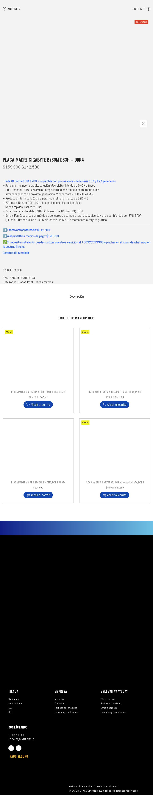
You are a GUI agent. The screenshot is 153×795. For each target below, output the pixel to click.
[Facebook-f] (11, 748)
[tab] (76, 296)
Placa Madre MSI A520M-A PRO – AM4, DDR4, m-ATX (115, 392)
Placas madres (43, 282)
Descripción (76, 296)
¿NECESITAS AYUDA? (114, 691)
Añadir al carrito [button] (40, 404)
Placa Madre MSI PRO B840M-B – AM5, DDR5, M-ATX (38, 482)
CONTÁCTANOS (18, 727)
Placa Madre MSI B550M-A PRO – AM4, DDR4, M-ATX (38, 392)
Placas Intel (25, 282)
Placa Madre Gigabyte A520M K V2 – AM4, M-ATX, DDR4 (114, 482)
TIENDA (13, 691)
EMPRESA (61, 691)
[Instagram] (18, 748)
